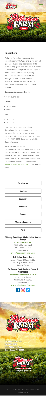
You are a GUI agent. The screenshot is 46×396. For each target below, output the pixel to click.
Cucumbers (23, 198)
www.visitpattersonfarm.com (16, 164)
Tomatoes (23, 191)
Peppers (23, 214)
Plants (23, 229)
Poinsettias (23, 206)
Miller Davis (23, 392)
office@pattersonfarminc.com (23, 253)
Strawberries (23, 183)
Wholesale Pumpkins (23, 222)
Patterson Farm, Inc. (21, 389)
